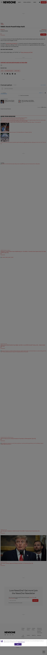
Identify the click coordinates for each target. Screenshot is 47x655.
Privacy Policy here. (21, 641)
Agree (18, 644)
